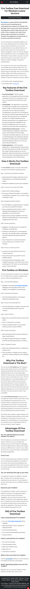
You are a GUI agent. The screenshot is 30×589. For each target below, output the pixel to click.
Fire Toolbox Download (14, 521)
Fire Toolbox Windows (21, 285)
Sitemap (21, 578)
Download (16, 83)
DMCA (8, 580)
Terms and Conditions (17, 580)
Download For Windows (15, 18)
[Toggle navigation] (27, 2)
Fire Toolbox (14, 2)
